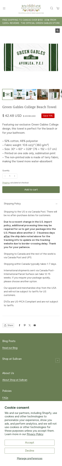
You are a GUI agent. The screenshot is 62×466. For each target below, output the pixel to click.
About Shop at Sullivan (14, 379)
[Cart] (58, 8)
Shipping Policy (12, 203)
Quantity (6, 170)
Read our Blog (9, 347)
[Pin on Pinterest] (24, 325)
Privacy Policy (35, 434)
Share (10, 325)
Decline (29, 450)
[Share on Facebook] (19, 325)
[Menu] (4, 8)
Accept (29, 442)
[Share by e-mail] (34, 325)
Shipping (6, 183)
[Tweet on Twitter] (29, 325)
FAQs (5, 397)
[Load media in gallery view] (7, 94)
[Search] (51, 8)
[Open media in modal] (57, 30)
